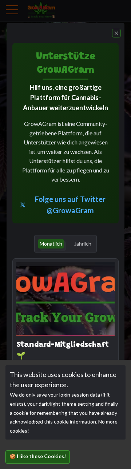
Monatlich (51, 244)
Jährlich (82, 244)
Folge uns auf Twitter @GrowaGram (70, 205)
